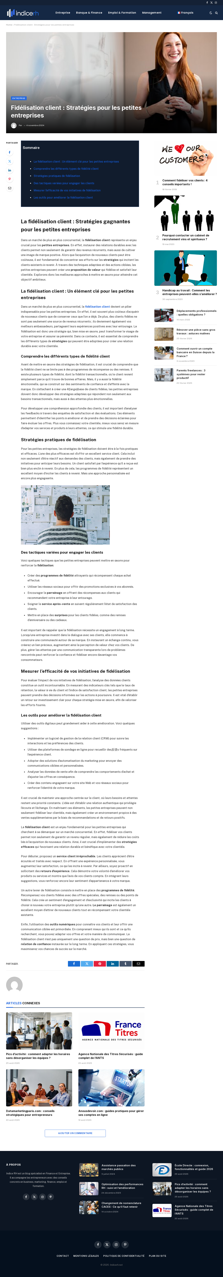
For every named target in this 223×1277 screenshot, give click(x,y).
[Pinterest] (9, 178)
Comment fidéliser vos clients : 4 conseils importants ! (184, 182)
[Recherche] (216, 13)
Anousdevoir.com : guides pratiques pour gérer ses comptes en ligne (111, 1113)
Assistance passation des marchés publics (119, 1167)
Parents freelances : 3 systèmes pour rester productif (191, 374)
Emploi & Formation (122, 12)
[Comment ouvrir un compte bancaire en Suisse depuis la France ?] (164, 353)
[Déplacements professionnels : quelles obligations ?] (164, 315)
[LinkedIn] (9, 170)
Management (152, 12)
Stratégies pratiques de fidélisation (57, 176)
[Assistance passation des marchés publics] (88, 1169)
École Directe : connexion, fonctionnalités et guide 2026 (194, 1167)
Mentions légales (86, 1256)
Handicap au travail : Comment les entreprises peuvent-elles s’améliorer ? (189, 292)
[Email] (9, 187)
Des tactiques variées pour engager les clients (64, 183)
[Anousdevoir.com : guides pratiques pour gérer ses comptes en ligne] (111, 1087)
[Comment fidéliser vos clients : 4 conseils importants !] (185, 158)
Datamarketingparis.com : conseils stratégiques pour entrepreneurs (30, 1113)
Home (9, 25)
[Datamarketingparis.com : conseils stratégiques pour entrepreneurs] (39, 1087)
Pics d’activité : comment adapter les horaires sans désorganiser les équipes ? (38, 1056)
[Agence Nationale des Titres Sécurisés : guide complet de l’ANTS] (111, 1031)
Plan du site (157, 1256)
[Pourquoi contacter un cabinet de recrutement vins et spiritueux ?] (185, 213)
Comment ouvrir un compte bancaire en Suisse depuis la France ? (195, 352)
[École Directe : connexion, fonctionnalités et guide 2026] (162, 1169)
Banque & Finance (89, 12)
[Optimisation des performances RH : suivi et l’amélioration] (88, 1188)
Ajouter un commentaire (75, 1133)
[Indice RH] (22, 12)
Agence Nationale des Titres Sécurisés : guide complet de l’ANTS (110, 1056)
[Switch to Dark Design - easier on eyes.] (211, 12)
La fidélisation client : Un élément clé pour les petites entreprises (76, 161)
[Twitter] (9, 161)
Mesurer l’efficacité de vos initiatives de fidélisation (67, 190)
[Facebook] (9, 152)
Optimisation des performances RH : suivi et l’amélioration (122, 1186)
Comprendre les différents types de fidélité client (66, 168)
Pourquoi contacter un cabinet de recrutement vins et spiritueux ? (185, 237)
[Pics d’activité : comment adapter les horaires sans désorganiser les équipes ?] (39, 1031)
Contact (63, 1256)
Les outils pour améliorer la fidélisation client (63, 197)
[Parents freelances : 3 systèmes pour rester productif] (164, 374)
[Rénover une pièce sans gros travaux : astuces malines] (164, 334)
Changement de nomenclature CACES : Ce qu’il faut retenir (121, 1204)
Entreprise (63, 12)
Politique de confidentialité (123, 1256)
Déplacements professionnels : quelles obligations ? (197, 312)
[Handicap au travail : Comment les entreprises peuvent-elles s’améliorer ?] (185, 268)
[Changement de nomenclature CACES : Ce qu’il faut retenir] (88, 1207)
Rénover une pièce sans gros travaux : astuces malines (196, 331)
